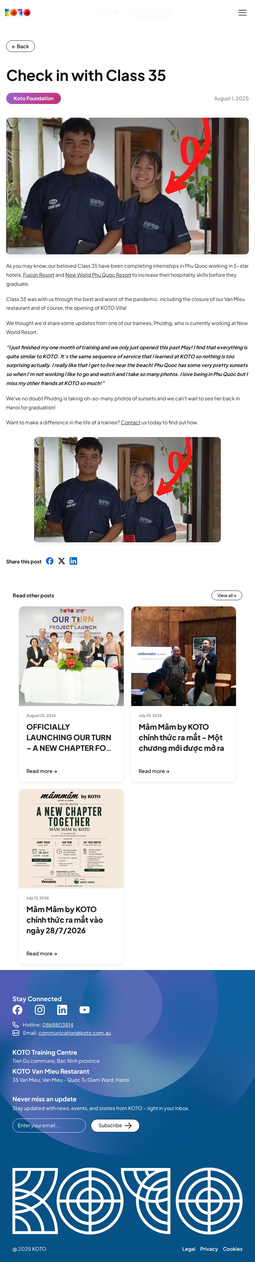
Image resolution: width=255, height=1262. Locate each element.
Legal (188, 1249)
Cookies (233, 1249)
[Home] (17, 12)
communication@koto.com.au (75, 1032)
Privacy (209, 1249)
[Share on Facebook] (49, 561)
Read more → (41, 771)
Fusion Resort (38, 274)
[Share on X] (61, 561)
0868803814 (57, 1024)
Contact (131, 422)
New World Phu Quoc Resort (98, 274)
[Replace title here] (127, 1202)
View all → (226, 595)
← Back (20, 46)
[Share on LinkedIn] (73, 561)
